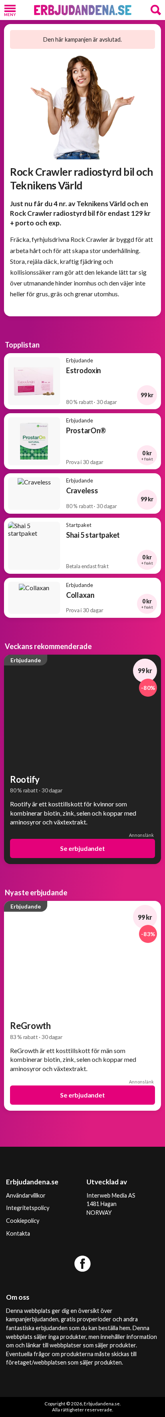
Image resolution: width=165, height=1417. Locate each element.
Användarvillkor (26, 1195)
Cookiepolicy (22, 1220)
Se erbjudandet (82, 848)
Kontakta (18, 1233)
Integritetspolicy (27, 1207)
